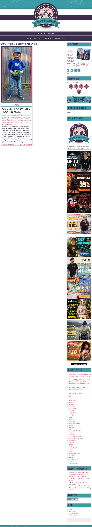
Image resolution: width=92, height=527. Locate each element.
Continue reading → (9, 144)
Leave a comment (25, 144)
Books (70, 399)
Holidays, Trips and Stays (76, 438)
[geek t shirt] (79, 256)
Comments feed (73, 513)
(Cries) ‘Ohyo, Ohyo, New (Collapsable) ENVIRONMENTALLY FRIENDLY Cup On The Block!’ (79, 474)
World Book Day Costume (11, 120)
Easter (70, 418)
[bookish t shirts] (79, 319)
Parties (71, 452)
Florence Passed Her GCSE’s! (77, 382)
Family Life (72, 421)
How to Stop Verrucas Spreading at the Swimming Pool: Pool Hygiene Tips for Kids (80, 376)
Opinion (71, 450)
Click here (73, 70)
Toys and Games (73, 459)
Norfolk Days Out (73, 448)
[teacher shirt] (79, 234)
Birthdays (71, 397)
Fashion (71, 425)
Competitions (72, 412)
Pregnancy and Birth (74, 453)
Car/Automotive (73, 408)
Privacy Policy (38, 38)
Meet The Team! (49, 33)
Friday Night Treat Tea (75, 431)
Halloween (71, 435)
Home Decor (72, 440)
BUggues (71, 404)
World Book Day (19, 119)
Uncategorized (73, 463)
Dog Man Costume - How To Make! (15, 115)
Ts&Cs (29, 38)
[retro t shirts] (79, 360)
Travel (70, 461)
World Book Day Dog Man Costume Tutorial (17, 122)
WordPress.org (73, 515)
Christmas (71, 410)
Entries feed (72, 511)
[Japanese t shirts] (79, 298)
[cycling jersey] (79, 339)
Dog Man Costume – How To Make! (16, 110)
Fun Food (71, 433)
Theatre (71, 457)
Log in (70, 509)
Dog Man (24, 114)
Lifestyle (71, 446)
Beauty (71, 395)
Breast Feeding (73, 401)
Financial (71, 427)
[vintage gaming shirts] (79, 213)
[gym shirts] (79, 192)
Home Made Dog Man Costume (18, 117)
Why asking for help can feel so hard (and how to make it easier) (79, 388)
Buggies (71, 402)
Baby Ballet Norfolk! (84, 486)
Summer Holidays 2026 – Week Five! (79, 380)
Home (40, 33)
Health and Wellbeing (75, 436)
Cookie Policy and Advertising (55, 38)
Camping (71, 406)
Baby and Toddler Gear (75, 393)
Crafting (9, 114)
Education (13, 114)
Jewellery (71, 442)
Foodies (71, 429)
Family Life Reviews (74, 423)
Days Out (71, 416)
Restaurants (72, 455)
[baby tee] (79, 171)
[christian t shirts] (79, 277)
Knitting (71, 444)
